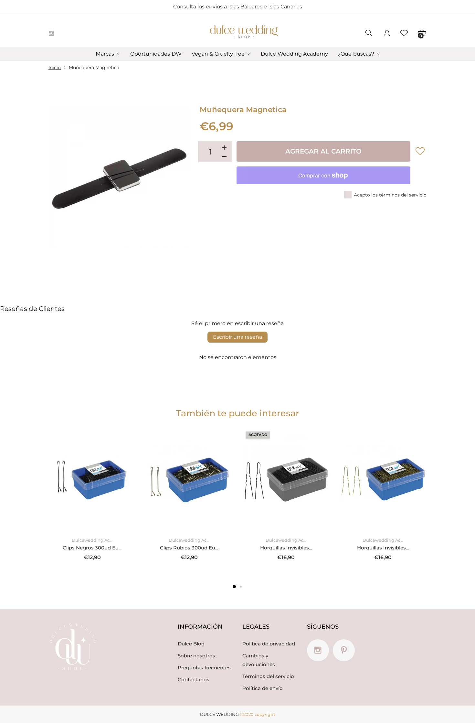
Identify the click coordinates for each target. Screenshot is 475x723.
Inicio (54, 67)
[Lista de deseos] (404, 33)
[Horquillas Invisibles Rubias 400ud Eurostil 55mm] (383, 479)
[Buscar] (369, 33)
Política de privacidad (268, 644)
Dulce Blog (191, 644)
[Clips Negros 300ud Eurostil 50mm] (92, 479)
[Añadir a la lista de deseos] (420, 151)
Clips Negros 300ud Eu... (92, 548)
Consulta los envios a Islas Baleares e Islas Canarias (237, 7)
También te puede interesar (237, 413)
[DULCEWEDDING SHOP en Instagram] (51, 33)
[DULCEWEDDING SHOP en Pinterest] (344, 650)
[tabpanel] (92, 498)
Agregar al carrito (323, 151)
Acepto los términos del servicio (390, 195)
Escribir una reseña (237, 337)
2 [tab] (241, 587)
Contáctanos (193, 679)
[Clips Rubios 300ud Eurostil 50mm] (189, 479)
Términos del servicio (268, 676)
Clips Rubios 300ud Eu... (189, 548)
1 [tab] (234, 586)
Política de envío (262, 688)
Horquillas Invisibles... (286, 548)
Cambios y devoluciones (258, 660)
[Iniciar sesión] (387, 33)
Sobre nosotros (196, 656)
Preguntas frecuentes (204, 668)
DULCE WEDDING (219, 714)
